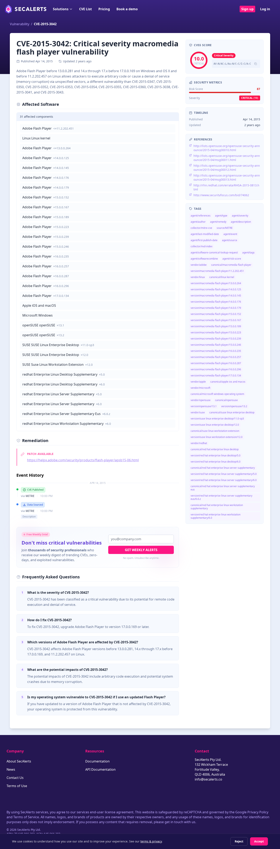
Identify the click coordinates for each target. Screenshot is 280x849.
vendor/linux (198, 277)
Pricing (104, 9)
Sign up (247, 9)
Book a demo (127, 9)
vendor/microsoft (200, 388)
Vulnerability (19, 24)
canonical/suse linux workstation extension (215, 431)
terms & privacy (151, 841)
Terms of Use (17, 786)
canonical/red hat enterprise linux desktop (215, 449)
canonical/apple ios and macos (227, 381)
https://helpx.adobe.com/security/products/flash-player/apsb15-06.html (83, 460)
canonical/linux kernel (221, 277)
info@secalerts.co (208, 779)
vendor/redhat (199, 443)
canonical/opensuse (226, 400)
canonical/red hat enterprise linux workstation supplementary (217, 506)
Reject (239, 841)
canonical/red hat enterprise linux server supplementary (223, 468)
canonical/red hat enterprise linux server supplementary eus (223, 487)
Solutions (60, 9)
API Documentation (100, 769)
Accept (259, 841)
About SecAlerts (19, 761)
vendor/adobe (199, 265)
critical (249, 98)
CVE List (85, 9)
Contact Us (15, 777)
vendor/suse (198, 412)
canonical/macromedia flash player (231, 265)
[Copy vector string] (255, 64)
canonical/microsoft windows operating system (217, 394)
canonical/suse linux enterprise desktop (231, 412)
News (11, 769)
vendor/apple (198, 381)
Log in (265, 9)
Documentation (97, 761)
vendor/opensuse (201, 400)
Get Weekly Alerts (141, 550)
